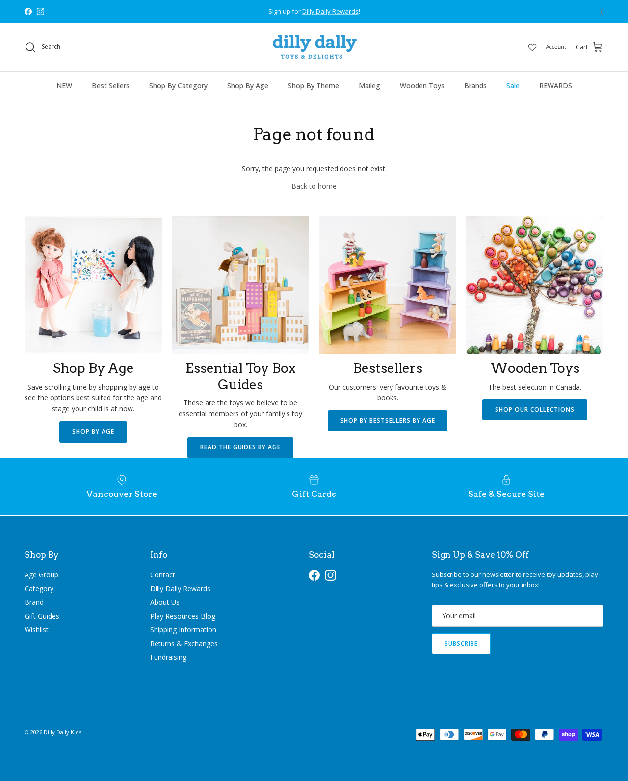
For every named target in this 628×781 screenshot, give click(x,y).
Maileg (369, 85)
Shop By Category (178, 85)
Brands (475, 85)
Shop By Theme (313, 85)
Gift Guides (42, 616)
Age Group (41, 574)
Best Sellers (111, 85)
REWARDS (555, 85)
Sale (513, 85)
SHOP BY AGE (93, 431)
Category (39, 588)
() (601, 11)
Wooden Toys (422, 85)
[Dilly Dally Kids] (314, 47)
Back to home (314, 186)
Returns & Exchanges (184, 643)
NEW (64, 85)
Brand (34, 602)
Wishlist (37, 629)
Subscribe (461, 643)
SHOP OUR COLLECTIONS (534, 409)
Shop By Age (247, 85)
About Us (165, 602)
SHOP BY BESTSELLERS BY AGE (387, 421)
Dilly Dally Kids (62, 732)
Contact (162, 574)
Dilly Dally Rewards (180, 588)
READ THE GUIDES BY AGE (240, 447)
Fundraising (168, 657)
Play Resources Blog (182, 616)
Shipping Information (183, 629)
